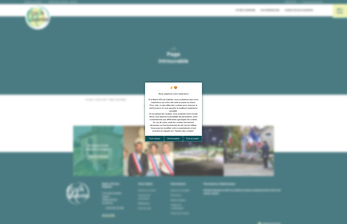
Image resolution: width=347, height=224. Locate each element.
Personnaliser (173, 138)
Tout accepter (192, 138)
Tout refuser (154, 138)
